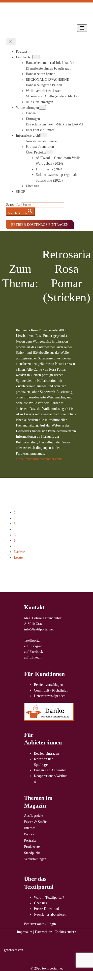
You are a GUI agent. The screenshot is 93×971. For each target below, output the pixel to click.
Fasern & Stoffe (35, 822)
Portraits (30, 840)
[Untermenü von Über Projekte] (49, 152)
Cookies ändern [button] (65, 932)
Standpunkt (32, 853)
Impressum (24, 932)
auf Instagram (33, 646)
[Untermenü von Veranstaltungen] (42, 107)
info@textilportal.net (39, 629)
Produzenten (32, 847)
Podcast (29, 834)
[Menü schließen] (11, 41)
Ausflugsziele (33, 815)
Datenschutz (43, 932)
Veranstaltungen (35, 859)
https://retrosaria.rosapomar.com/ (39, 459)
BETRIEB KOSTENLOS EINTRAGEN (39, 225)
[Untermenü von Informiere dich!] (43, 135)
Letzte (18, 557)
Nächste (19, 552)
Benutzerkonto (34, 924)
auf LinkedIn (33, 657)
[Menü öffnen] (82, 28)
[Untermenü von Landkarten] (35, 57)
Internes (29, 828)
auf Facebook (33, 652)
